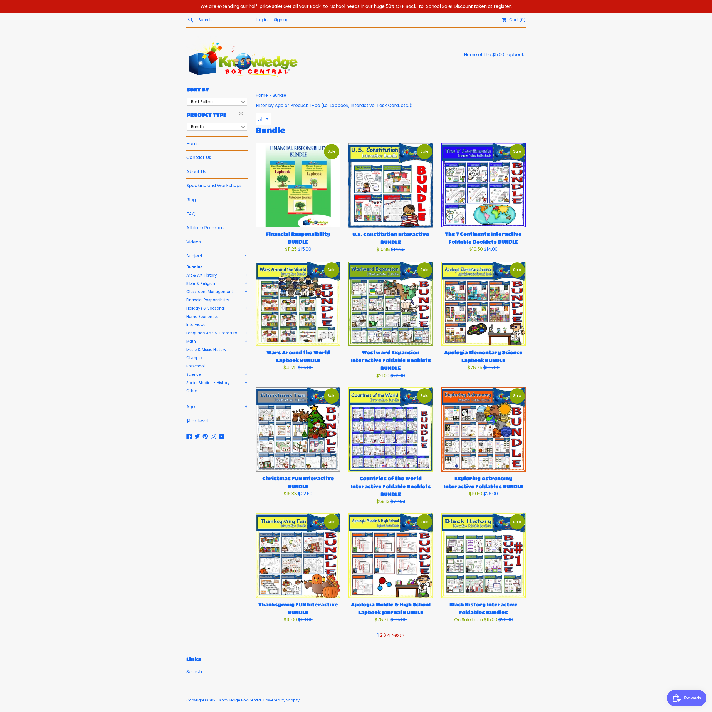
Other (191, 391)
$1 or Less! (197, 421)
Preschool (195, 366)
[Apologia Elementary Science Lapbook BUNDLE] (483, 304)
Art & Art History (217, 275)
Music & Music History (206, 349)
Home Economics (202, 316)
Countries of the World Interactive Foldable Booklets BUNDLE (391, 486)
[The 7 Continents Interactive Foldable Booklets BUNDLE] (483, 185)
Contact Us (198, 157)
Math (217, 341)
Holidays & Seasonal (217, 308)
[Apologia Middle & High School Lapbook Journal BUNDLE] (390, 555)
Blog (191, 199)
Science (217, 374)
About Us (196, 171)
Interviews (196, 324)
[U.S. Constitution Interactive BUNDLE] (390, 185)
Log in (262, 20)
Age (217, 407)
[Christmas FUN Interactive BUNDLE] (298, 429)
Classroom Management (217, 291)
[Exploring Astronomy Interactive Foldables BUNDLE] (483, 429)
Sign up (281, 20)
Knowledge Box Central (240, 700)
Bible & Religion (217, 283)
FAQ (191, 214)
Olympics (195, 357)
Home (192, 143)
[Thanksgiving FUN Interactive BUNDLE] (298, 555)
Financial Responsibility (207, 300)
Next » (397, 635)
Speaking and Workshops (214, 185)
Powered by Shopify (281, 700)
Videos (193, 242)
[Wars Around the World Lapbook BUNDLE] (298, 304)
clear (241, 114)
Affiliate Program (205, 228)
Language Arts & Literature (217, 333)
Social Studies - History (217, 382)
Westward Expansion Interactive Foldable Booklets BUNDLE (391, 360)
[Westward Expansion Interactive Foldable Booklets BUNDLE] (390, 304)
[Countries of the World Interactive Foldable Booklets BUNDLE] (390, 429)
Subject (216, 256)
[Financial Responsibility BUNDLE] (298, 185)
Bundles (194, 267)
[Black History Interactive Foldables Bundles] (483, 555)
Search (194, 671)
